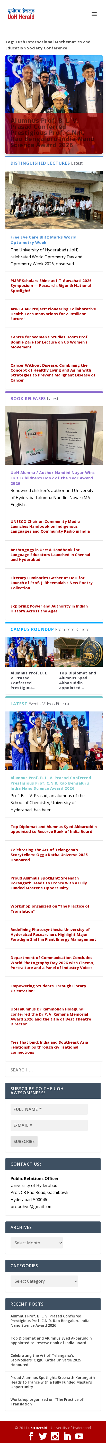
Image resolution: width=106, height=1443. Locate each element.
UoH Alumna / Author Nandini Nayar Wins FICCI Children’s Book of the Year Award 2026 (53, 478)
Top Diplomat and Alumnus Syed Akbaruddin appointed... (77, 680)
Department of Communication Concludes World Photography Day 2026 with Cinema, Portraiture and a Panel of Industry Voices (52, 962)
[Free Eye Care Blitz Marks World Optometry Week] (54, 200)
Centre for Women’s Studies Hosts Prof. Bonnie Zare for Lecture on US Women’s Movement (50, 341)
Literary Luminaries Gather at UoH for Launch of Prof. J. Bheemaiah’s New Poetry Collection (52, 582)
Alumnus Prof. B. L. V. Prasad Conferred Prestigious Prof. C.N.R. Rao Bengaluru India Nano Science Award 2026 (53, 132)
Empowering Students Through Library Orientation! (48, 988)
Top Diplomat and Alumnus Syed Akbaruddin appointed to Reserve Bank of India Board (54, 829)
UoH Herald (37, 1428)
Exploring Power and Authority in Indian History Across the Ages (49, 608)
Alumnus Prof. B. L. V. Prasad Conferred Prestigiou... (30, 680)
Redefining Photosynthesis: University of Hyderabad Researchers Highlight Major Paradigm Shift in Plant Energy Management (53, 934)
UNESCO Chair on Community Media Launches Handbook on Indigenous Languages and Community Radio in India (50, 526)
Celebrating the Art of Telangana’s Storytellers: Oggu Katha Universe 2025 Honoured (49, 854)
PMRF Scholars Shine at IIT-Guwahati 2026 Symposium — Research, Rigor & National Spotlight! (51, 285)
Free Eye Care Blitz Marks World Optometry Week (44, 239)
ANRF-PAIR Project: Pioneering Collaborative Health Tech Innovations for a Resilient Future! (53, 313)
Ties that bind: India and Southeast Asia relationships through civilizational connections (49, 1047)
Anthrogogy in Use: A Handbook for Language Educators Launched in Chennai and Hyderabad (50, 554)
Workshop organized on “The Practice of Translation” (50, 908)
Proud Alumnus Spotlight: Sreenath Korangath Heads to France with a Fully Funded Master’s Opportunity (49, 882)
